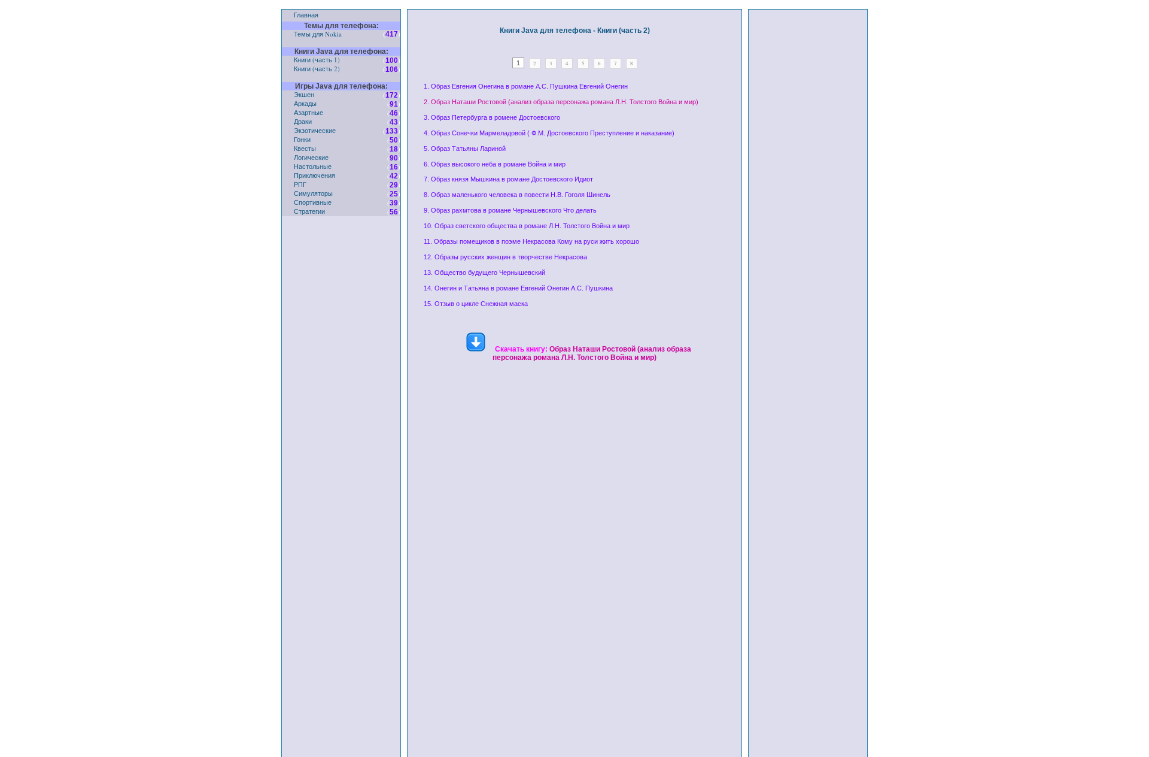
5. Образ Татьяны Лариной (465, 148)
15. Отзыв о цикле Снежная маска (476, 303)
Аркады (305, 103)
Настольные (313, 166)
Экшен (304, 94)
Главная (306, 14)
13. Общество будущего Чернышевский (484, 272)
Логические (311, 157)
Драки (303, 121)
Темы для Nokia (318, 33)
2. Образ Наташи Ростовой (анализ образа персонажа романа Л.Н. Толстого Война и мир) (561, 101)
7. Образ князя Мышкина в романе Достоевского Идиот (508, 179)
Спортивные (313, 202)
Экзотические (315, 130)
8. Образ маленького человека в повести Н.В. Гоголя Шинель (517, 194)
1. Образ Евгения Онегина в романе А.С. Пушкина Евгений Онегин (526, 86)
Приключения (314, 175)
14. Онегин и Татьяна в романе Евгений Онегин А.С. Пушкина (518, 288)
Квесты (305, 148)
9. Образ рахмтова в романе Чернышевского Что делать (510, 210)
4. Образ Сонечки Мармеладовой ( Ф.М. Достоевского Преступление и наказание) (549, 133)
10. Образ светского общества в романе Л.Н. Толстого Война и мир (527, 225)
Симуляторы (313, 193)
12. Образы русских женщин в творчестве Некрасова (505, 257)
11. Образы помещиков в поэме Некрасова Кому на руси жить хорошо (531, 241)
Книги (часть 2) (317, 68)
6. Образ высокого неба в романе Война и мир (495, 164)
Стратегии (309, 211)
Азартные (308, 112)
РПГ (300, 184)
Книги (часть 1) (317, 59)
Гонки (302, 139)
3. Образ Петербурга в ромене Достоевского (492, 117)
